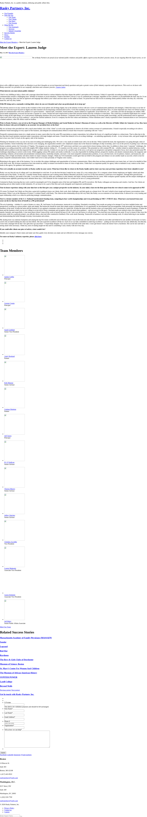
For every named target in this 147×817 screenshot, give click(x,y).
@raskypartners (26, 755)
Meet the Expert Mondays (9, 42)
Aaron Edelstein (9, 595)
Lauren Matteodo (10, 568)
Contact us (8, 39)
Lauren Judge (60, 87)
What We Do (8, 25)
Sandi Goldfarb (9, 330)
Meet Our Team (5, 627)
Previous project (5, 690)
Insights (7, 37)
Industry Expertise (15, 31)
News (6, 35)
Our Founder (8, 13)
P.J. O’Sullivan (9, 462)
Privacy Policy (9, 808)
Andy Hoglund (9, 356)
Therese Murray (9, 489)
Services (11, 29)
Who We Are (8, 15)
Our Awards (13, 23)
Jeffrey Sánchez (9, 515)
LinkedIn (10, 755)
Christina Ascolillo (10, 542)
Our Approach (13, 27)
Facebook (3, 755)
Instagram (17, 755)
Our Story (12, 21)
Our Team (12, 17)
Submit (3, 753)
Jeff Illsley (7, 621)
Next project (15, 690)
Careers (6, 812)
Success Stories (9, 33)
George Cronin (9, 303)
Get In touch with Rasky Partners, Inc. (17, 694)
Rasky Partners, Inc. (15, 8)
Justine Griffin (9, 277)
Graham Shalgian (10, 409)
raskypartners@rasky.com (9, 778)
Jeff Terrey (8, 436)
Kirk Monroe (8, 383)
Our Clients (12, 19)
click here (37, 236)
